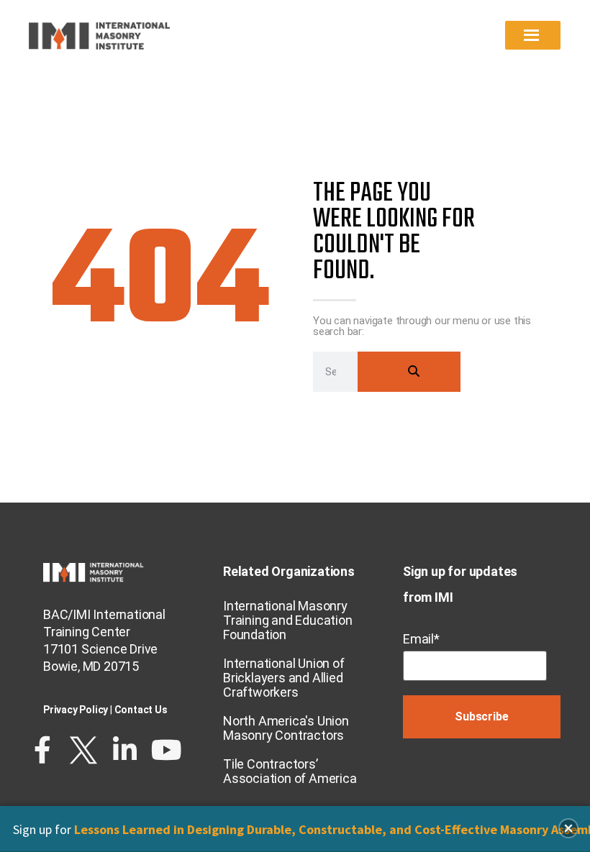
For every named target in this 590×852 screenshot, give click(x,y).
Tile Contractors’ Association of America (290, 771)
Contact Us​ (141, 709)
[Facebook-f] (42, 750)
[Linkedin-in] (125, 750)
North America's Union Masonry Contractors (286, 728)
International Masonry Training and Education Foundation (288, 620)
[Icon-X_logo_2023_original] (83, 750)
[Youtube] (166, 750)
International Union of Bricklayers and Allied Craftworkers (284, 678)
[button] (568, 828)
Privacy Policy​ (75, 709)
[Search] (409, 372)
